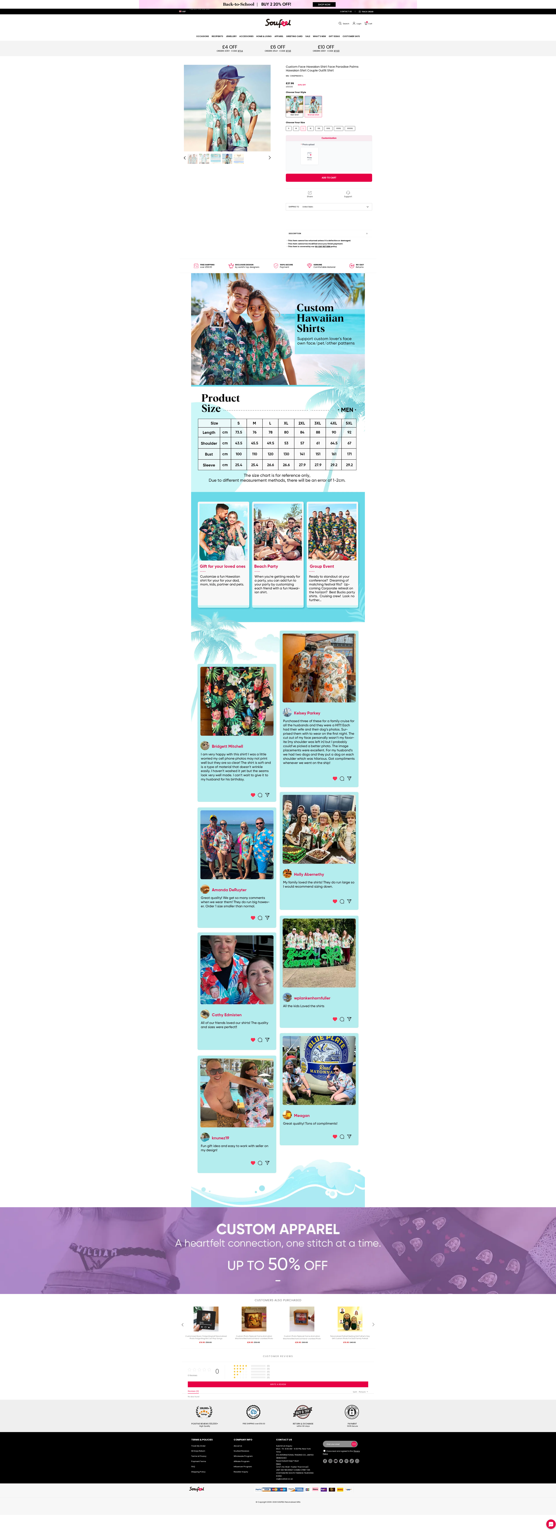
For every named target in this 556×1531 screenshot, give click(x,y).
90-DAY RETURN (322, 246)
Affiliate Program (241, 1461)
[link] (202, 36)
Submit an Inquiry (284, 1446)
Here (278, 1463)
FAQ (193, 1466)
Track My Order (198, 1446)
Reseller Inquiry (241, 1471)
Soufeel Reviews (241, 1451)
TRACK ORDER (367, 11)
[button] (343, 23)
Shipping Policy (198, 1471)
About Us (238, 1446)
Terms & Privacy (198, 1456)
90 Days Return (198, 1451)
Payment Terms (198, 1461)
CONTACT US (346, 11)
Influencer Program (243, 1466)
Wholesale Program (243, 1456)
